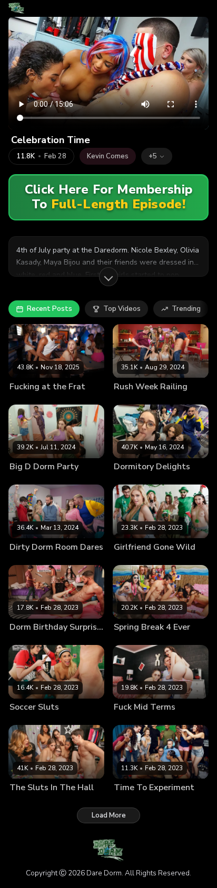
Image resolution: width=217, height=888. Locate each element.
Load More (109, 815)
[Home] (16, 8)
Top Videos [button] (122, 309)
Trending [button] (186, 309)
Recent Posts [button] (49, 309)
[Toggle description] (108, 276)
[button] (156, 156)
